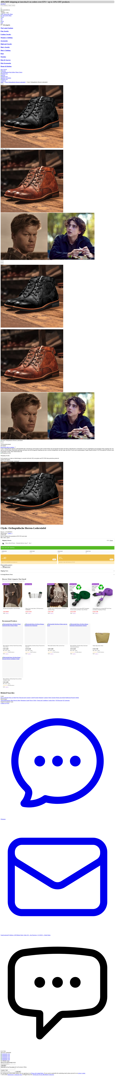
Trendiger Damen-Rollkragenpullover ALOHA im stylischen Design (57, 609)
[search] (1, 8)
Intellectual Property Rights (72, 697)
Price (17, 697)
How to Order (12, 697)
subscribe (3, 1065)
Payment (36, 697)
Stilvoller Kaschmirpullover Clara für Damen (11, 608)
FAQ (8, 703)
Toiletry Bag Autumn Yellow (98, 645)
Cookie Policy (51, 700)
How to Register (5, 697)
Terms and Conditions (42, 700)
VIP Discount (59, 700)
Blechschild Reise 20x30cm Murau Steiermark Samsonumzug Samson (78, 646)
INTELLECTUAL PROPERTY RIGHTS (43, 1074)
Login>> (7, 613)
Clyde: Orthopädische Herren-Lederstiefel (15, 82)
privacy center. (81, 1073)
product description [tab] (5, 459)
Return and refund (60, 697)
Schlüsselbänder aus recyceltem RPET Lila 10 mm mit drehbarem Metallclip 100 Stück (102, 609)
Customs (46, 697)
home (2, 82)
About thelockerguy (5, 700)
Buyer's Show (17, 700)
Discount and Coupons (25, 697)
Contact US (3, 703)
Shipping (41, 697)
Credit (32, 697)
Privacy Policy (33, 700)
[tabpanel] (57, 493)
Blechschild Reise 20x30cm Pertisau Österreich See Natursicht (35, 646)
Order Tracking (52, 697)
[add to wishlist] (1, 567)
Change (111, 540)
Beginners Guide (25, 700)
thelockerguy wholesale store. (15, 1074)
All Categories (66, 700)
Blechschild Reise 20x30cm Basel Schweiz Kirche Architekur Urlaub (12, 679)
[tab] (57, 461)
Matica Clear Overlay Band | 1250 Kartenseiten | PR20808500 (34, 609)
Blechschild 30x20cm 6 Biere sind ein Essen (56, 645)
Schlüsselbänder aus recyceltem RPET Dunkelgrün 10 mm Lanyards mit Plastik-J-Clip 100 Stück (79, 609)
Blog (12, 700)
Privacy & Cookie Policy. (37, 1073)
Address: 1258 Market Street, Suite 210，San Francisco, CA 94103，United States (29, 935)
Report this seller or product (7, 447)
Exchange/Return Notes (7, 574)
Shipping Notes (4, 571)
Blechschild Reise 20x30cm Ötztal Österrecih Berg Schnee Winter (12, 646)
